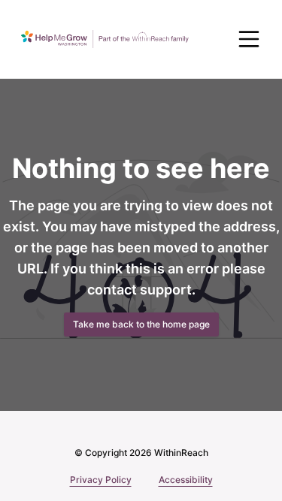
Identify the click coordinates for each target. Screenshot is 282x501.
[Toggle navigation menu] (249, 39)
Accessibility (186, 479)
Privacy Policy (101, 479)
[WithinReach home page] (105, 39)
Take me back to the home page (141, 324)
